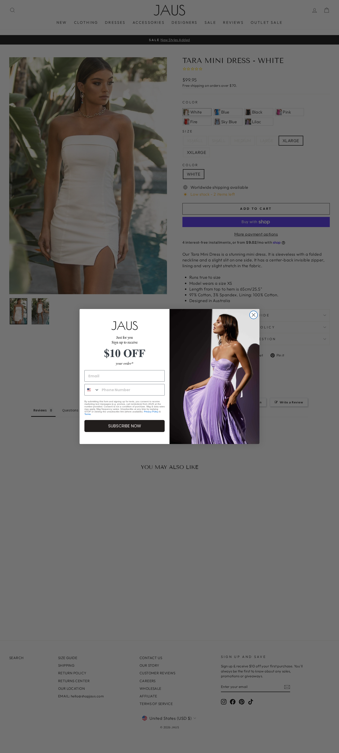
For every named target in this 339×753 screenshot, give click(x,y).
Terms (87, 414)
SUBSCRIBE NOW (124, 426)
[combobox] (92, 389)
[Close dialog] (254, 315)
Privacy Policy (151, 411)
